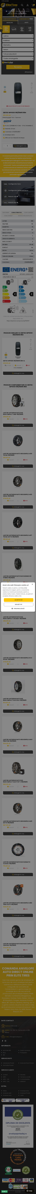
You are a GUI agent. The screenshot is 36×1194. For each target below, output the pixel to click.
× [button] (32, 584)
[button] (18, 609)
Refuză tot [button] (18, 604)
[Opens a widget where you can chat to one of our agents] (29, 1191)
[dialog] (18, 597)
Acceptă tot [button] (19, 600)
